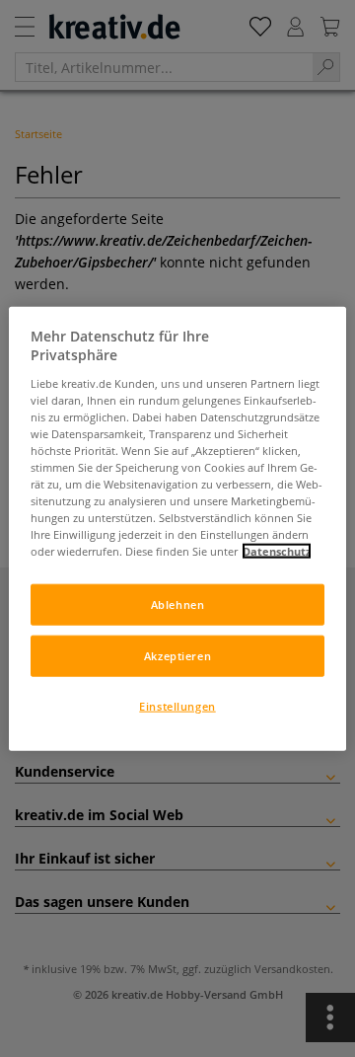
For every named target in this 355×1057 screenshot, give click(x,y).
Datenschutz (277, 551)
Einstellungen (177, 706)
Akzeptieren (177, 655)
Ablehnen (178, 604)
